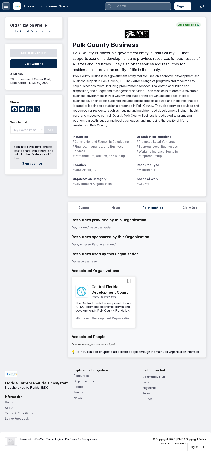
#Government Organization (92, 184)
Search (147, 393)
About (9, 407)
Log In (201, 6)
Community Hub (153, 376)
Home (9, 402)
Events (78, 392)
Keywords (149, 388)
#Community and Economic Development (102, 141)
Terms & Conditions (19, 413)
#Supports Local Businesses (157, 146)
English (194, 447)
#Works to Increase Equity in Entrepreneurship (158, 154)
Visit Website (33, 63)
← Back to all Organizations (30, 31)
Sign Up (183, 6)
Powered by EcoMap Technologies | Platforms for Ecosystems (58, 439)
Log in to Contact (33, 52)
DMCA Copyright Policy (191, 439)
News (78, 398)
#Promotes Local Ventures (156, 141)
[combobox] (197, 447)
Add (50, 129)
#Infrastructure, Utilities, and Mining (99, 156)
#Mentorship (146, 170)
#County (143, 184)
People (79, 386)
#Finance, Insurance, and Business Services (98, 149)
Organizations (84, 381)
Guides (147, 399)
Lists (145, 382)
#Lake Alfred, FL (84, 170)
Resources (81, 375)
